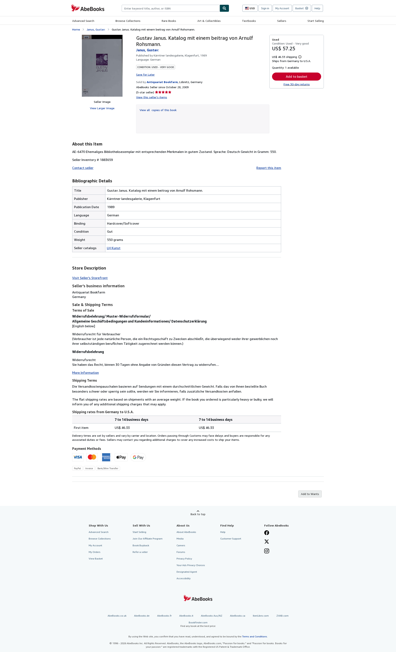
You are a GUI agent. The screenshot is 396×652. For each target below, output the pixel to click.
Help (317, 8)
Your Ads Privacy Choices (191, 565)
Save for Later (145, 74)
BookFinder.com (198, 624)
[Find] (224, 8)
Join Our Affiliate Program (148, 538)
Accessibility (184, 578)
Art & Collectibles (209, 20)
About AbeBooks (186, 532)
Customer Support (230, 538)
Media (180, 538)
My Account (282, 8)
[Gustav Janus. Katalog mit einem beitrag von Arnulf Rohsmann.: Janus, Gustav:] (102, 66)
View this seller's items (151, 97)
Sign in (265, 8)
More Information (85, 373)
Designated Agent (187, 571)
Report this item (268, 168)
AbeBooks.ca (237, 615)
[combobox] (171, 8)
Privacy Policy (184, 558)
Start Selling (316, 20)
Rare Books (169, 20)
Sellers (281, 20)
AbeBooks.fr (164, 615)
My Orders (94, 551)
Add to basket (296, 76)
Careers (181, 545)
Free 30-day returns (297, 84)
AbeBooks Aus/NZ (211, 615)
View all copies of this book (158, 110)
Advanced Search (83, 20)
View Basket (96, 558)
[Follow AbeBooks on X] (266, 542)
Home (76, 29)
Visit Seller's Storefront (90, 278)
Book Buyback (141, 545)
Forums (181, 551)
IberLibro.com (261, 615)
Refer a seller (140, 551)
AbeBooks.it (186, 615)
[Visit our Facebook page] (266, 533)
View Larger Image (102, 108)
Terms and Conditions (254, 636)
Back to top (198, 514)
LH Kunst (113, 248)
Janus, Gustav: (96, 29)
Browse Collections (128, 20)
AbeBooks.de (142, 615)
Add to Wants (310, 494)
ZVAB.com (282, 615)
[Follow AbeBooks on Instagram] (266, 551)
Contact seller (82, 168)
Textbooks (249, 20)
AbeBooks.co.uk (117, 615)
